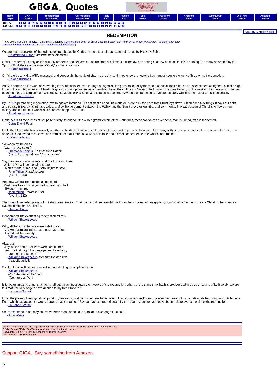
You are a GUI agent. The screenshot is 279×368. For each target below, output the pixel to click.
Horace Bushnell (19, 68)
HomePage (10, 17)
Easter (111, 41)
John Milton (16, 171)
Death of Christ (88, 41)
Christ (18, 41)
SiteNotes (143, 17)
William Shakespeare (22, 219)
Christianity (46, 41)
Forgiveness (128, 41)
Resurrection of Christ (29, 44)
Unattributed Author (21, 55)
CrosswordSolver (164, 17)
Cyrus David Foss (20, 123)
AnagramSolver (189, 17)
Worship (69, 44)
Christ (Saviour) (30, 41)
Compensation (72, 41)
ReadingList (124, 17)
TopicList (106, 17)
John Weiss (16, 315)
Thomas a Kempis (20, 151)
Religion (162, 41)
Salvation (59, 44)
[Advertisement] (258, 92)
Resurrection (10, 44)
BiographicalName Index (52, 17)
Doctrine (102, 41)
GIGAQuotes (28, 17)
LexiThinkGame (242, 17)
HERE (255, 32)
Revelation (48, 44)
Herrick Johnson (19, 137)
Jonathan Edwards (21, 96)
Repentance (173, 41)
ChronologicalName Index (82, 17)
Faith (118, 41)
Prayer (139, 41)
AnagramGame (265, 17)
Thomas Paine (18, 209)
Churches (58, 41)
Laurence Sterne (19, 291)
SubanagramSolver (215, 17)
